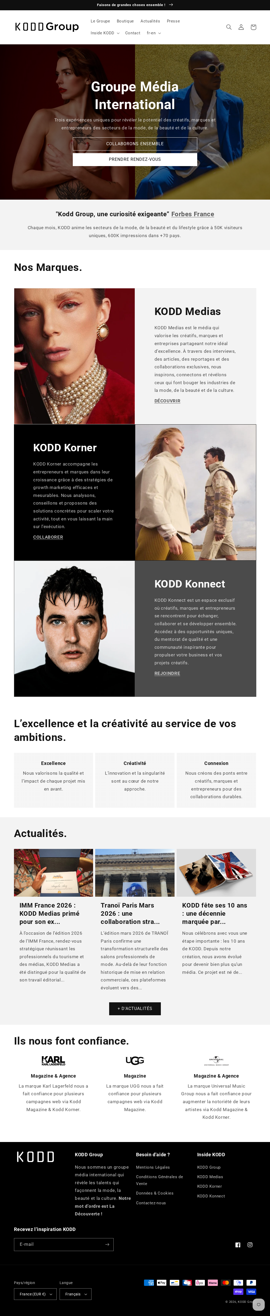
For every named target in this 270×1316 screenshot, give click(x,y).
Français (72, 1294)
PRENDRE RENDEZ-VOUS (135, 159)
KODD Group (209, 1167)
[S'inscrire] (107, 1244)
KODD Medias (210, 1176)
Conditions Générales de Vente (159, 1180)
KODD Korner (209, 1186)
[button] (104, 33)
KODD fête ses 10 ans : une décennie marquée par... (214, 913)
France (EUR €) (33, 1294)
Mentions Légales (153, 1167)
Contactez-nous (151, 1203)
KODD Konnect (211, 1196)
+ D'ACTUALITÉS (135, 1008)
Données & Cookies (155, 1193)
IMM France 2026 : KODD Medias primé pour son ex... (50, 913)
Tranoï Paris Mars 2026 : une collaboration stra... (130, 913)
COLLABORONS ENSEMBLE (135, 143)
